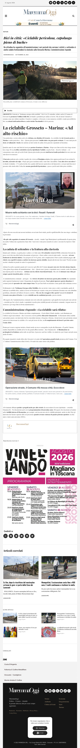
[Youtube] (66, 2)
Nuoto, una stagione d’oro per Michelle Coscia (27, 628)
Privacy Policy (33, 710)
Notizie (5, 31)
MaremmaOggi (22, 424)
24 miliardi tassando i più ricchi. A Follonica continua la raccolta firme (66, 629)
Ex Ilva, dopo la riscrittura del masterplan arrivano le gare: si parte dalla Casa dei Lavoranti (19, 585)
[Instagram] (58, 2)
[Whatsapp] (73, 2)
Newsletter (19, 710)
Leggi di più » (22, 619)
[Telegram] (54, 2)
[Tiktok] (69, 2)
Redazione (12, 710)
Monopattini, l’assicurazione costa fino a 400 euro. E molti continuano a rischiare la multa (58, 583)
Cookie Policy (13, 713)
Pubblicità (25, 710)
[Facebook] (50, 2)
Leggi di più (7, 598)
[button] (5, 536)
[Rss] (62, 2)
